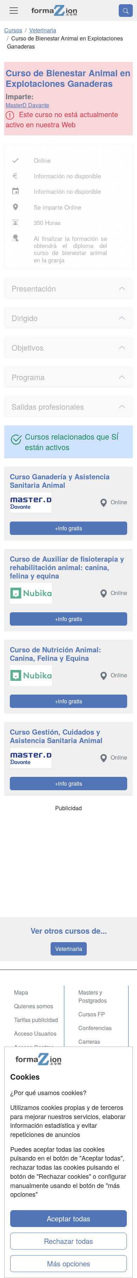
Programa (28, 376)
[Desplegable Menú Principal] (13, 10)
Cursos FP (91, 1014)
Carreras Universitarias (95, 1045)
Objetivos (28, 347)
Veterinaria (68, 949)
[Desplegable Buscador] (126, 10)
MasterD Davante (27, 105)
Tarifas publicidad (36, 1020)
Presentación (34, 288)
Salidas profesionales (48, 406)
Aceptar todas (68, 1218)
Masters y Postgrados (92, 996)
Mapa (21, 992)
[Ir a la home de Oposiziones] (54, 10)
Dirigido (25, 317)
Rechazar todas (68, 1241)
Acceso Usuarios (35, 1033)
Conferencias (95, 1028)
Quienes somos (33, 1006)
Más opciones (68, 1263)
